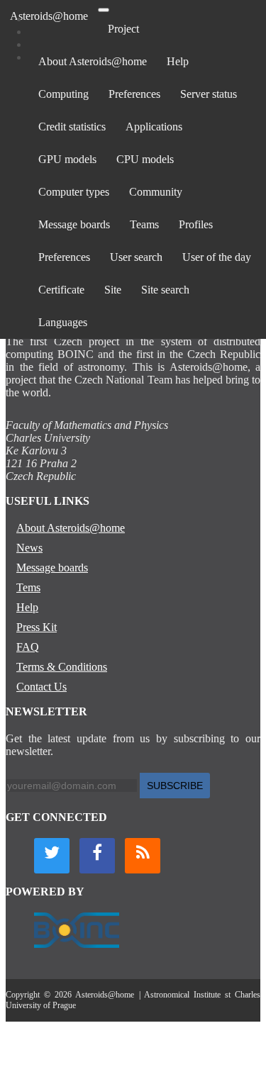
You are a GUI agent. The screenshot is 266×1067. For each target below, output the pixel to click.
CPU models (145, 159)
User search (136, 257)
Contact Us (41, 687)
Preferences (134, 94)
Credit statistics (72, 127)
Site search (165, 290)
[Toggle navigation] (103, 10)
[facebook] (97, 855)
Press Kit (36, 627)
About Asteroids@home (92, 61)
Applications (154, 127)
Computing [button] (63, 94)
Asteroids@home (49, 16)
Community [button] (155, 192)
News (29, 548)
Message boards (74, 224)
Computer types (73, 192)
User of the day (216, 257)
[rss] (142, 855)
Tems (28, 587)
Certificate (61, 290)
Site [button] (112, 290)
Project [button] (123, 29)
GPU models (67, 159)
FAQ (27, 647)
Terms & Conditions (61, 667)
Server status (208, 94)
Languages (62, 322)
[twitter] (52, 855)
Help (178, 61)
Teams (144, 224)
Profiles (196, 224)
